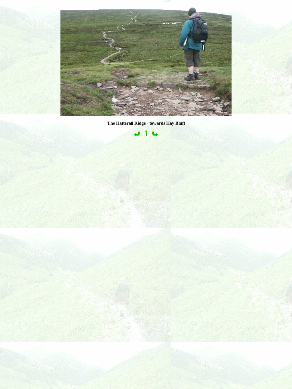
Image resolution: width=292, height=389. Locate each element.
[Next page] (155, 135)
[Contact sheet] (146, 135)
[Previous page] (137, 135)
